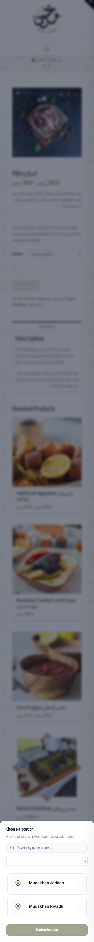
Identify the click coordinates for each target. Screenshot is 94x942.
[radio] (47, 884)
